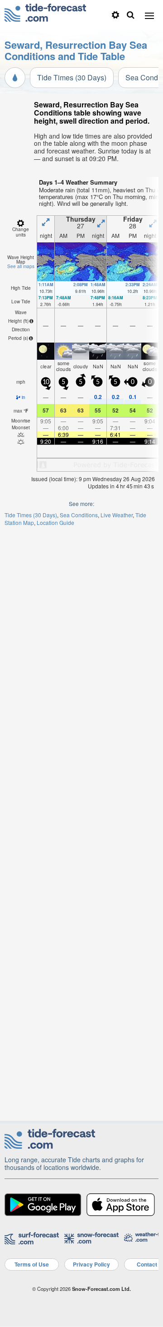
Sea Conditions (79, 515)
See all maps (20, 266)
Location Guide (55, 522)
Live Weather (117, 515)
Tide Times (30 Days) (71, 77)
